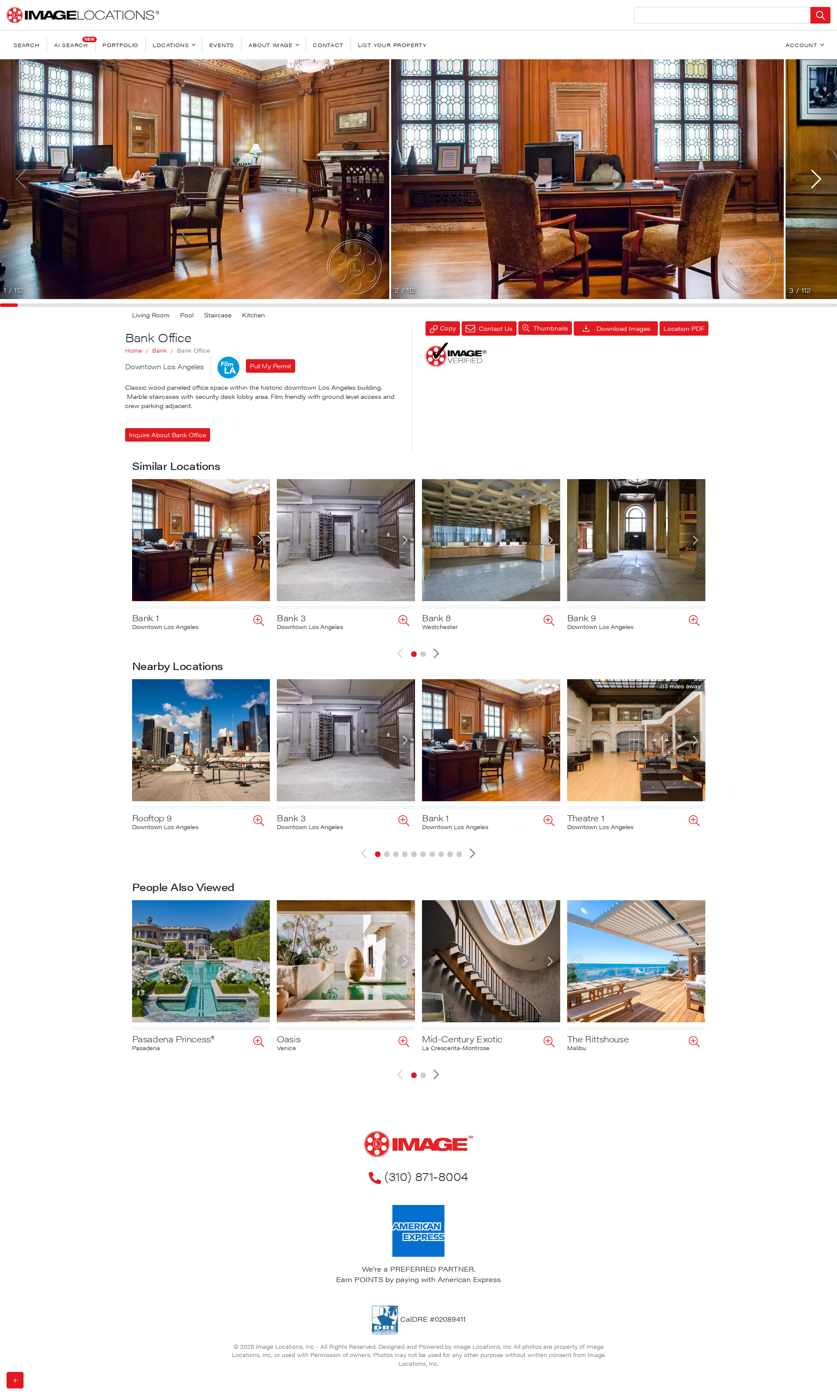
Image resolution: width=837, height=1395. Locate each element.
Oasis (288, 1038)
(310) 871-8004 (426, 1175)
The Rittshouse (598, 1038)
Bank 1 (145, 617)
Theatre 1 (585, 817)
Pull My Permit (270, 365)
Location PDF (683, 328)
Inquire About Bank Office (167, 434)
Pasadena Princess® (173, 1038)
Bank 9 (581, 617)
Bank (159, 350)
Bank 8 (436, 617)
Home (133, 350)
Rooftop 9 (152, 817)
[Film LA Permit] (228, 367)
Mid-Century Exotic (462, 1038)
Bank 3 (291, 617)
